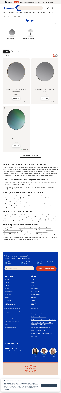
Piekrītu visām (49, 385)
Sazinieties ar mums (10, 327)
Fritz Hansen (7, 200)
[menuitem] (5, 13)
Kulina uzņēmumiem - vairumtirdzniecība (43, 320)
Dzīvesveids (8, 294)
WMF (32, 279)
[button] (30, 51)
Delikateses (8, 300)
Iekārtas (6, 285)
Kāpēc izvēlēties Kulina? (38, 330)
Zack (15, 202)
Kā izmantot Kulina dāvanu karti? (41, 333)
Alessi (33, 282)
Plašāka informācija (30, 387)
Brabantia (14, 206)
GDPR (6, 324)
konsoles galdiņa (41, 232)
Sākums (6, 297)
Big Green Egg (35, 291)
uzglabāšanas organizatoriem (13, 230)
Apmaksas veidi (9, 315)
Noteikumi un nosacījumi (11, 321)
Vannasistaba (8, 291)
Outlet (6, 303)
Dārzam (6, 288)
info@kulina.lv (11, 349)
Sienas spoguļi (8, 187)
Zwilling (33, 297)
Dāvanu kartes (35, 311)
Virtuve (6, 279)
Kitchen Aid (34, 288)
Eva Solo (34, 303)
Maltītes (6, 282)
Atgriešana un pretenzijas (12, 308)
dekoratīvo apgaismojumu (28, 228)
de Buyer (34, 300)
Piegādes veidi (8, 318)
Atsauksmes (35, 308)
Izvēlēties (6, 389)
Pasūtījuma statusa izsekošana (40, 327)
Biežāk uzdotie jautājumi (38, 317)
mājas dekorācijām (44, 228)
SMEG (33, 285)
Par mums (34, 336)
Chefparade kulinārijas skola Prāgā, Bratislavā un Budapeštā (42, 323)
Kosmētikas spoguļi (10, 182)
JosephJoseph (35, 294)
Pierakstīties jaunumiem (46, 268)
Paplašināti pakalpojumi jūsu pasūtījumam (13, 312)
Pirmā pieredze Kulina (38, 314)
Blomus (5, 196)
